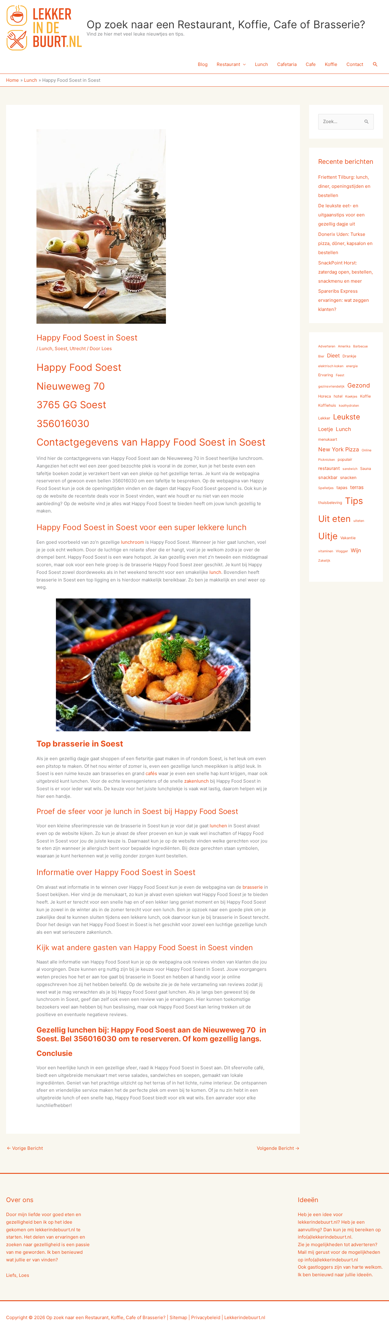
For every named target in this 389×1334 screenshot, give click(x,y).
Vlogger (342, 551)
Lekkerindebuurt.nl (244, 1317)
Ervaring (325, 375)
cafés (151, 773)
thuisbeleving (330, 502)
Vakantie (348, 538)
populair (345, 459)
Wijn (356, 550)
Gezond (358, 385)
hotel (338, 396)
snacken (348, 477)
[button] (375, 64)
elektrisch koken (330, 366)
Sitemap (178, 1317)
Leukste (346, 416)
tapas (341, 487)
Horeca (324, 396)
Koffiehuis (327, 405)
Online (366, 450)
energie (352, 366)
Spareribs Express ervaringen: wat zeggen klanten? (343, 300)
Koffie (331, 64)
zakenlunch (196, 781)
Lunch (261, 64)
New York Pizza (338, 449)
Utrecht (78, 348)
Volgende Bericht (278, 1148)
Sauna (365, 468)
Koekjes (351, 396)
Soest (61, 348)
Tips (354, 500)
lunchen (218, 826)
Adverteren (326, 346)
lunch (215, 572)
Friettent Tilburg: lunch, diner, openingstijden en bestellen (344, 186)
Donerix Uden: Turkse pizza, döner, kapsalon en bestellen (345, 243)
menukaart (327, 439)
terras (356, 487)
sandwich (350, 469)
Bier (321, 356)
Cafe (311, 64)
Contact (354, 64)
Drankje (349, 356)
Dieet (333, 355)
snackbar (327, 477)
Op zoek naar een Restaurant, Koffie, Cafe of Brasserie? (226, 24)
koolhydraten (349, 406)
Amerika (344, 346)
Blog (203, 64)
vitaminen (325, 551)
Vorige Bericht (25, 1148)
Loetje (325, 429)
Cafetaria (287, 64)
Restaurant (228, 64)
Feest (340, 375)
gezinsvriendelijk (331, 386)
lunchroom (132, 542)
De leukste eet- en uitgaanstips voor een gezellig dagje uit (341, 215)
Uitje (328, 536)
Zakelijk (324, 561)
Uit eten (334, 518)
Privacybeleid (205, 1317)
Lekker (324, 418)
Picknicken (326, 460)
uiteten (358, 521)
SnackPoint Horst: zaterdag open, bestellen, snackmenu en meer (345, 272)
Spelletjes (326, 488)
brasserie (253, 887)
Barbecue (360, 346)
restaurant (329, 468)
